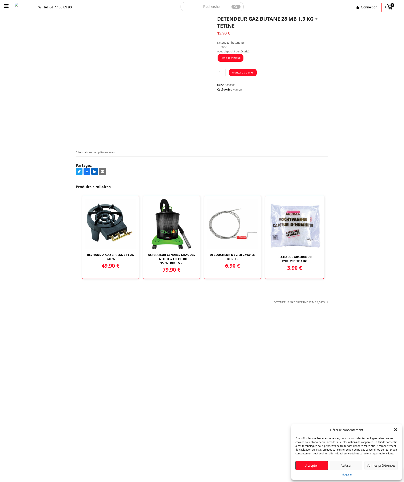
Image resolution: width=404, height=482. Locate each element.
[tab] (95, 152)
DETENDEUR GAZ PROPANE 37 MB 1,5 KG (299, 302)
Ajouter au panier (243, 72)
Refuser (346, 465)
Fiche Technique (231, 58)
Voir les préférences (381, 465)
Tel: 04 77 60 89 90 (57, 7)
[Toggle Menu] (6, 6)
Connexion (369, 7)
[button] (395, 430)
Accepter (311, 465)
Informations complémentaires (95, 152)
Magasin (347, 474)
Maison (237, 89)
